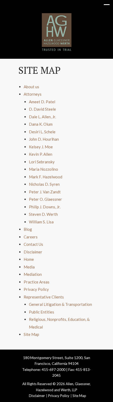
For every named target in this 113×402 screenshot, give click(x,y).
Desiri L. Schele (42, 131)
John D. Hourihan (44, 139)
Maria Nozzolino (43, 169)
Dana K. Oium (41, 124)
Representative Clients (44, 297)
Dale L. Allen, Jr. (42, 116)
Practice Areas (36, 282)
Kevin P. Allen (40, 154)
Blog (28, 229)
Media (29, 266)
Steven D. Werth (43, 214)
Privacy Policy (36, 289)
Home (29, 259)
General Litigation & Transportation (60, 304)
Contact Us (33, 244)
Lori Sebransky (42, 161)
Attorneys (33, 94)
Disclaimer (33, 251)
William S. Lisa (41, 221)
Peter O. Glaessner (45, 199)
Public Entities (41, 312)
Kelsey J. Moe (41, 146)
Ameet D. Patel (42, 101)
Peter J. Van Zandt (45, 191)
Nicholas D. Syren (44, 184)
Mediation (33, 274)
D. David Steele (42, 109)
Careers (31, 236)
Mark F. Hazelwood (45, 176)
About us (31, 86)
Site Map (31, 334)
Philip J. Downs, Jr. (44, 206)
